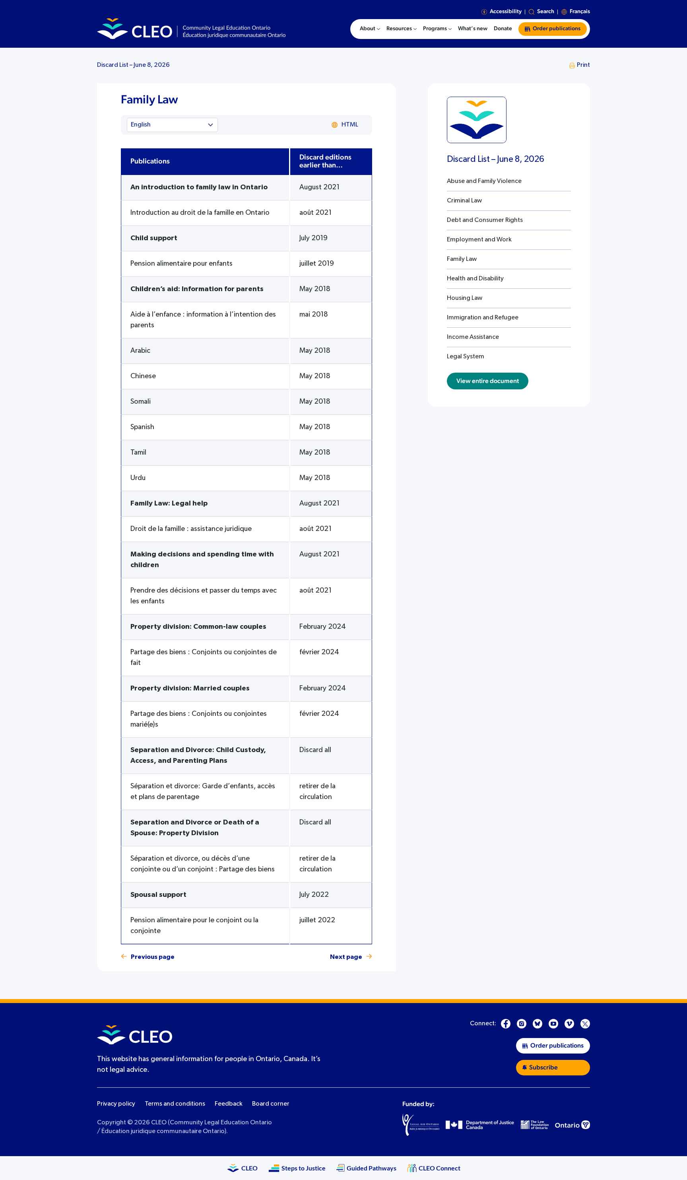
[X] (585, 1023)
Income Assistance (473, 337)
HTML (350, 125)
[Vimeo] (569, 1023)
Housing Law (464, 298)
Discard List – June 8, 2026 (133, 65)
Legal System (465, 357)
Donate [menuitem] (503, 28)
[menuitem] (370, 29)
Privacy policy (116, 1104)
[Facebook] (505, 1023)
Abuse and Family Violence (484, 181)
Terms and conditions (175, 1104)
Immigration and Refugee (482, 318)
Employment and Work (479, 240)
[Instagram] (521, 1023)
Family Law (462, 259)
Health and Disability (475, 279)
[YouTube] (553, 1023)
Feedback (229, 1104)
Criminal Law (464, 201)
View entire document (487, 381)
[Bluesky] (537, 1023)
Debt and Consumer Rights (485, 220)
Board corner (270, 1104)
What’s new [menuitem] (472, 28)
